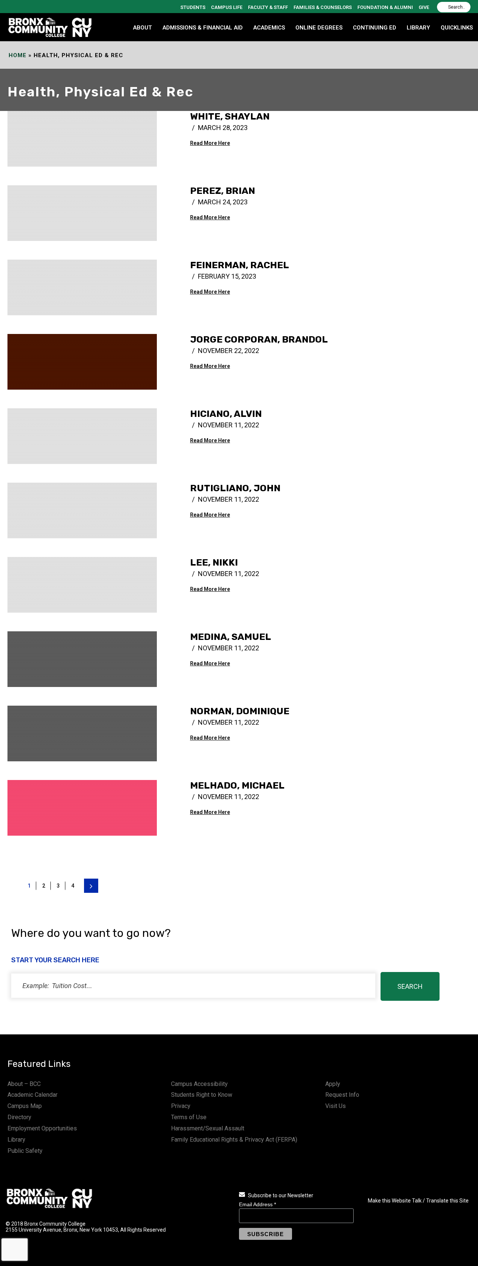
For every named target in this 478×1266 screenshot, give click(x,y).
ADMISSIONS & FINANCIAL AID (202, 27)
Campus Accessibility (199, 1083)
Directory (19, 1117)
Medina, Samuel (230, 636)
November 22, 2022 (228, 351)
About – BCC (24, 1083)
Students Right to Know (201, 1094)
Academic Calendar (32, 1094)
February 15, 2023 (227, 276)
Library (16, 1139)
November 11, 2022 (228, 425)
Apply (332, 1083)
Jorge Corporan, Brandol (259, 339)
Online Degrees (318, 27)
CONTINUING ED (374, 27)
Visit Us (335, 1105)
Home (18, 55)
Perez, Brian (222, 190)
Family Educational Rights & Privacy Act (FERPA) (234, 1139)
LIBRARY (418, 27)
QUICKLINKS (457, 27)
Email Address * (257, 1204)
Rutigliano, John (235, 488)
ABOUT (142, 27)
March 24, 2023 (223, 202)
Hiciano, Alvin (226, 413)
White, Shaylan (230, 116)
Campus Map (24, 1105)
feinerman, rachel (239, 265)
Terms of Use (189, 1117)
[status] (193, 986)
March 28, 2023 (223, 127)
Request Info (342, 1094)
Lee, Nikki (214, 562)
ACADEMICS (269, 27)
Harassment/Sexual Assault (207, 1128)
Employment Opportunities (42, 1128)
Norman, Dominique (239, 711)
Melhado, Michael (237, 785)
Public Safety (25, 1150)
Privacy (180, 1105)
